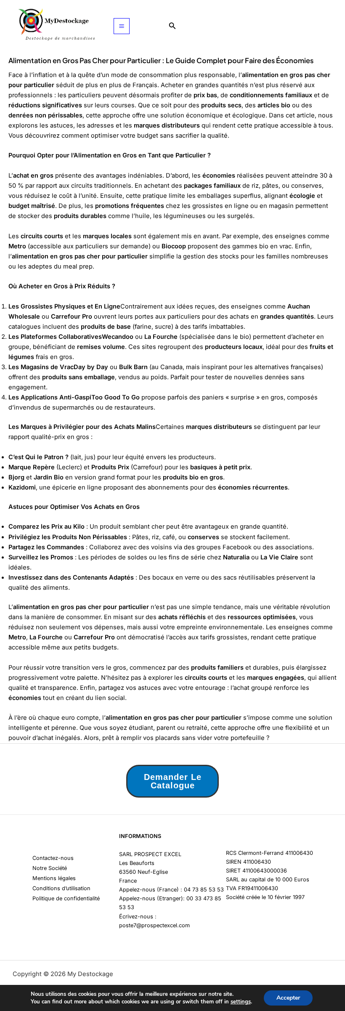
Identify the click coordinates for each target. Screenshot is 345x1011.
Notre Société (49, 868)
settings (241, 1002)
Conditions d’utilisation (61, 888)
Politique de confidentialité (66, 898)
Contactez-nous (53, 858)
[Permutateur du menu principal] (122, 26)
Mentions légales (54, 878)
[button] (172, 26)
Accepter (288, 998)
